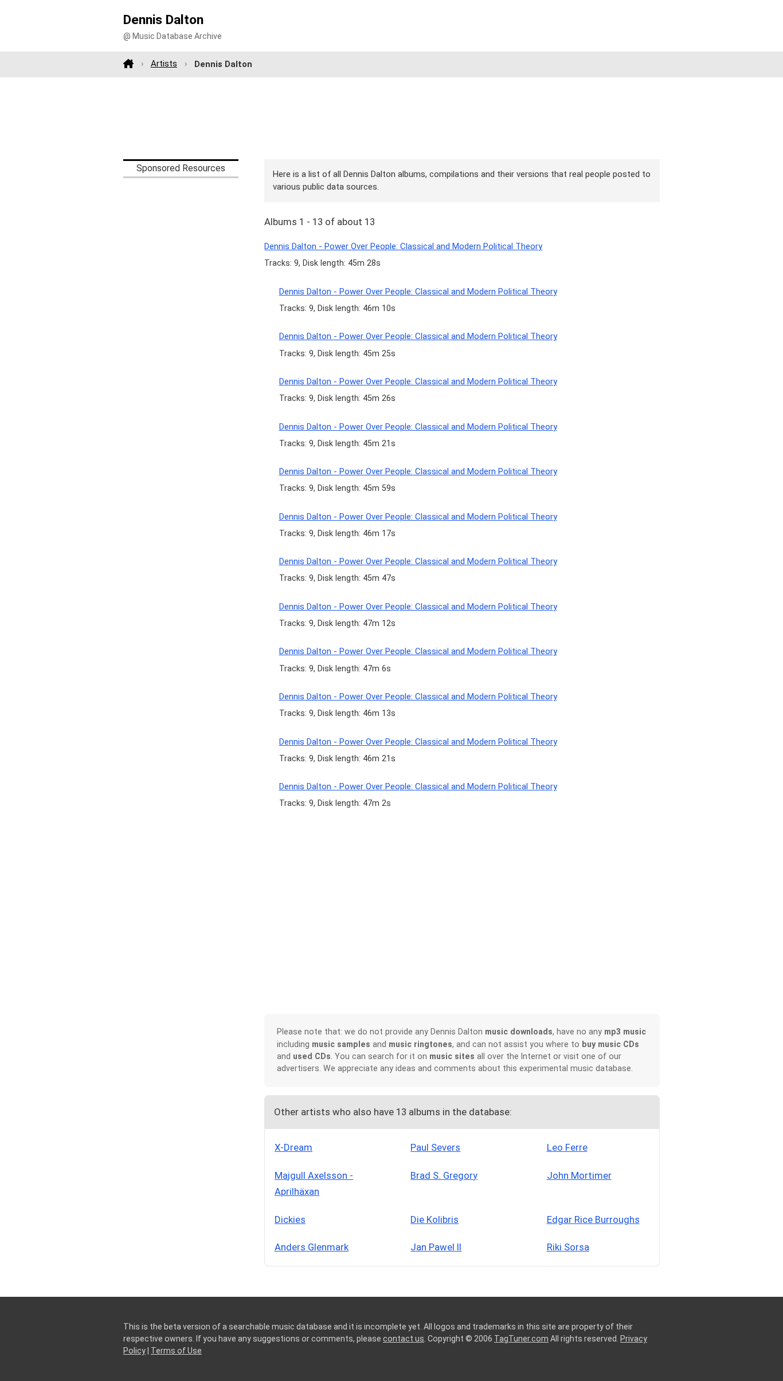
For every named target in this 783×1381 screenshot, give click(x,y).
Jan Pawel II (435, 1247)
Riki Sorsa (568, 1247)
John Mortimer (579, 1175)
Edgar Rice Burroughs (593, 1219)
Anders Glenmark (312, 1247)
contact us (403, 1338)
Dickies (290, 1219)
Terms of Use (176, 1350)
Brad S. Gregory (443, 1175)
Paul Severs (435, 1147)
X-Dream (293, 1147)
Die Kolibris (434, 1219)
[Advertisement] (391, 118)
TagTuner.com (521, 1338)
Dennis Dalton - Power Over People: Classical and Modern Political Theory (403, 246)
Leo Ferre (567, 1147)
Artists (164, 63)
